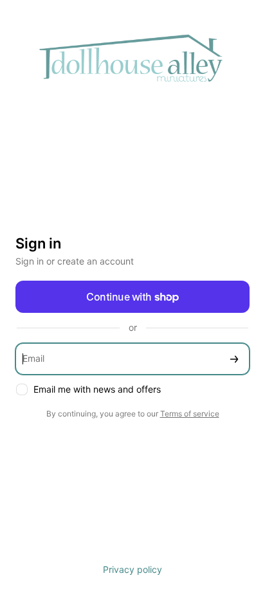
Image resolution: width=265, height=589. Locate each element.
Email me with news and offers (97, 389)
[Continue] (234, 359)
